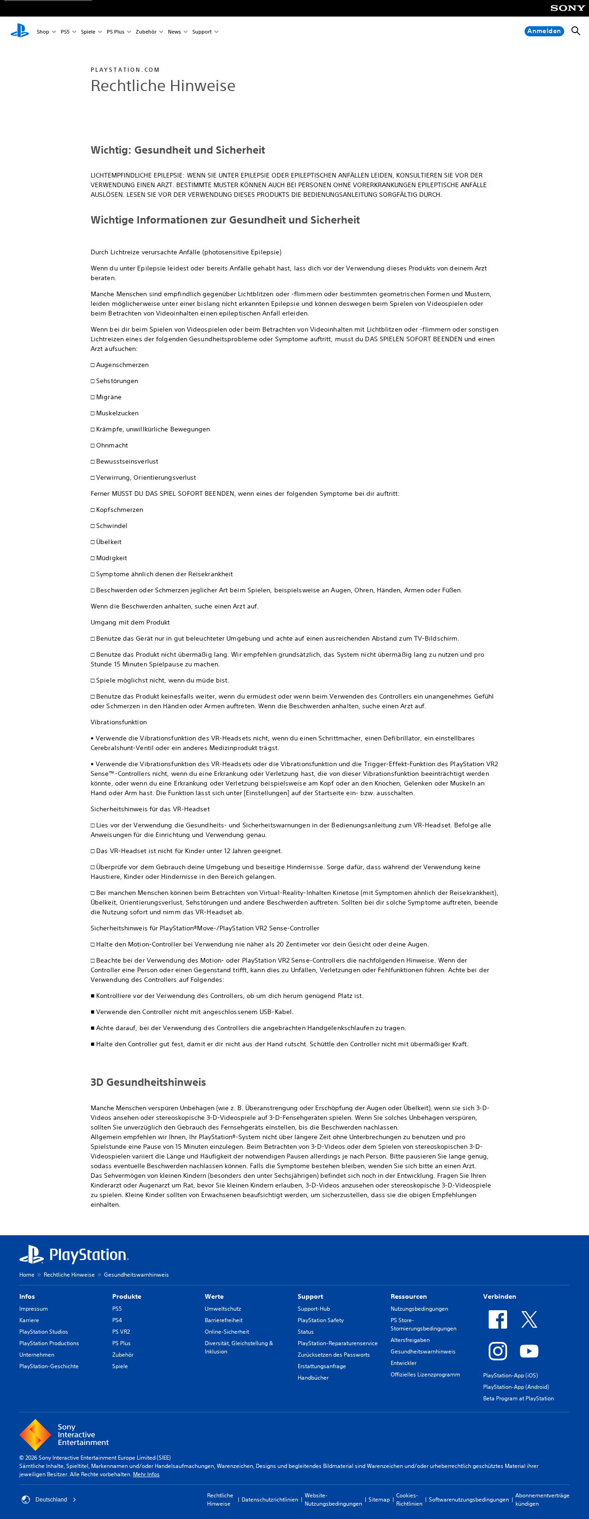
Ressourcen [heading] (409, 1296)
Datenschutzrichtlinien (270, 1499)
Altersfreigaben (410, 1340)
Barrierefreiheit (224, 1320)
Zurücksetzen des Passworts (334, 1355)
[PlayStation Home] (19, 31)
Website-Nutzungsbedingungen (333, 1499)
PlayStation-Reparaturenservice (338, 1343)
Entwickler (403, 1363)
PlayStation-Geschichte (49, 1366)
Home (27, 1274)
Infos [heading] (27, 1296)
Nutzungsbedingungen (419, 1309)
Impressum (33, 1309)
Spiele (88, 31)
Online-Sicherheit (227, 1332)
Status (306, 1332)
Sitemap (379, 1499)
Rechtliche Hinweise (69, 1274)
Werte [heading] (214, 1296)
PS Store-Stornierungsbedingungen (423, 1324)
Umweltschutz (223, 1309)
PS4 (117, 1320)
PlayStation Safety (321, 1320)
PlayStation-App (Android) (516, 1387)
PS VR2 (121, 1332)
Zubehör (146, 31)
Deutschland (51, 1499)
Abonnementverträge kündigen (542, 1499)
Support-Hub (314, 1309)
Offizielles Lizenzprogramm (425, 1374)
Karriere (29, 1320)
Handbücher (313, 1377)
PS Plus (115, 31)
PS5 (65, 31)
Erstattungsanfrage (322, 1366)
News (174, 31)
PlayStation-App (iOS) (510, 1375)
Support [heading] (310, 1296)
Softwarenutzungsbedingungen (469, 1499)
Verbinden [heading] (499, 1296)
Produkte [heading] (126, 1296)
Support (202, 31)
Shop (43, 31)
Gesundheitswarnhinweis (423, 1351)
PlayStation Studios (43, 1332)
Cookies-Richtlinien (409, 1499)
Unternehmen (36, 1355)
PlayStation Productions (49, 1343)
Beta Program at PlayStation (518, 1398)
